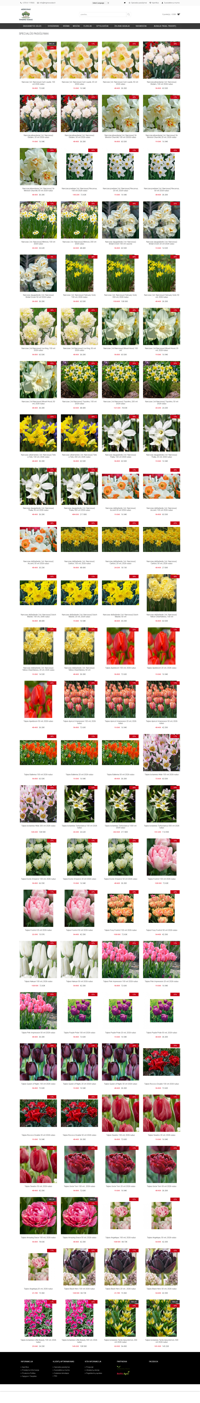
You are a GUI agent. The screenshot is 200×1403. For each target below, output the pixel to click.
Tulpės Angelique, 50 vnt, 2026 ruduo (161, 1237)
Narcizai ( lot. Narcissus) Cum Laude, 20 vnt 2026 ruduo (79, 83)
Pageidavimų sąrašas (94, 1373)
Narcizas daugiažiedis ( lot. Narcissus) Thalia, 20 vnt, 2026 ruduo (161, 456)
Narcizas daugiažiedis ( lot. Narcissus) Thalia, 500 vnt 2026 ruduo (79, 509)
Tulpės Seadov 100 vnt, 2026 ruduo (120, 1135)
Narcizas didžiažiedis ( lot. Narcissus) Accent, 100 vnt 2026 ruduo (162, 509)
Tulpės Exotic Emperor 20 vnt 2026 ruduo (79, 879)
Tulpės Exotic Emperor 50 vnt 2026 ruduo (120, 879)
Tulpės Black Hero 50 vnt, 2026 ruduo (162, 1289)
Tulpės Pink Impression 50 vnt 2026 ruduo (38, 1033)
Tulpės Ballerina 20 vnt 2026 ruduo (79, 774)
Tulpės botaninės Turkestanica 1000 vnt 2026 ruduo (120, 827)
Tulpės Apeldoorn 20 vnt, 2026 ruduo (161, 668)
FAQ (55, 1376)
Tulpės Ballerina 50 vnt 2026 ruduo (120, 774)
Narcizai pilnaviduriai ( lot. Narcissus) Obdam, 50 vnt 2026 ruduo (79, 136)
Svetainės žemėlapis (61, 1373)
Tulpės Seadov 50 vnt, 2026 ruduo (38, 1186)
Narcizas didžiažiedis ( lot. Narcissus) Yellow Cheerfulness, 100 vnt (162, 616)
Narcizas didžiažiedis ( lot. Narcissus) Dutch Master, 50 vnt (120, 616)
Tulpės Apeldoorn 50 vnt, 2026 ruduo (38, 721)
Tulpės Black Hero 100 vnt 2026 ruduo (79, 1289)
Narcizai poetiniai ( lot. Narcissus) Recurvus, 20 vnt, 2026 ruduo (120, 189)
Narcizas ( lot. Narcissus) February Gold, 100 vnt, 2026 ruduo (79, 296)
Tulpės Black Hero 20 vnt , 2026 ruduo (120, 1289)
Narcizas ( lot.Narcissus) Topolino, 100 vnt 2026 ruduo (79, 402)
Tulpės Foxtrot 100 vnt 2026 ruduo (162, 879)
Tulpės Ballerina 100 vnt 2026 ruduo (38, 774)
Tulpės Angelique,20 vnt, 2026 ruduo (38, 1289)
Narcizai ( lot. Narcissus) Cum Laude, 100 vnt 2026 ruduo (38, 83)
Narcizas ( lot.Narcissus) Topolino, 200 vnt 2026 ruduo (120, 402)
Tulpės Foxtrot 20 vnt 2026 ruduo (38, 930)
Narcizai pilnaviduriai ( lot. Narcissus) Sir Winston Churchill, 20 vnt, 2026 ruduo (162, 136)
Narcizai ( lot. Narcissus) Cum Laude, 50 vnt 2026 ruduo (120, 83)
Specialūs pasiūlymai (62, 1367)
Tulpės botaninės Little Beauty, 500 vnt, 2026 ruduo (79, 1341)
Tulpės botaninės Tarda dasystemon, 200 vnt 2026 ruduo (120, 1341)
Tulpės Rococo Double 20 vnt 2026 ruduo (38, 1135)
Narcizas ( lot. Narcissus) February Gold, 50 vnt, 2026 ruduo (161, 296)
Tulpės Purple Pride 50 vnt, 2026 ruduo (161, 1033)
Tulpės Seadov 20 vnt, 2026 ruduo (161, 1135)
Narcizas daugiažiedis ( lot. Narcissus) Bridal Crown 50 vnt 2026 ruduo (38, 296)
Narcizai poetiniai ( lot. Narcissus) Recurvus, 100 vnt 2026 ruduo (79, 189)
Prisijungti (89, 1367)
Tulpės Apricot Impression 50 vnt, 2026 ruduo (161, 722)
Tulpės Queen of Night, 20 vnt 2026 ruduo (79, 1084)
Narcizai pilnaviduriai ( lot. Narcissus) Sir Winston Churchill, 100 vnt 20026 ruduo (121, 136)
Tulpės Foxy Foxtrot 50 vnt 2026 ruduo (161, 930)
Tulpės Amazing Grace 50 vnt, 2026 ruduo (79, 1237)
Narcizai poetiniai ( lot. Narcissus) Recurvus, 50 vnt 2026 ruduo (161, 189)
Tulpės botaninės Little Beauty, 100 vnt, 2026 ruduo (38, 1341)
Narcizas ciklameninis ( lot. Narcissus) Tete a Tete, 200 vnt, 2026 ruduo (79, 456)
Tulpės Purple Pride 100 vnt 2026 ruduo (79, 1033)
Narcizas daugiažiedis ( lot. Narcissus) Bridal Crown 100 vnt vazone (120, 243)
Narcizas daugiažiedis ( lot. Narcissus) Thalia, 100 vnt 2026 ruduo (120, 456)
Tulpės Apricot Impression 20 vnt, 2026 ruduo (120, 722)
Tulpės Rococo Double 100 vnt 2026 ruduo (161, 1084)
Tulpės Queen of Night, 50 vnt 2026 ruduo (120, 1084)
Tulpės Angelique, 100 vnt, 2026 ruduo (120, 1237)
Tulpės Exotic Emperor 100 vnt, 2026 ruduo (38, 879)
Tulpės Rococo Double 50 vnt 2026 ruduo (79, 1135)
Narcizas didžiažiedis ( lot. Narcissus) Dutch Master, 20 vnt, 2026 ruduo (79, 616)
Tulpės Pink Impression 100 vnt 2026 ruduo (120, 981)
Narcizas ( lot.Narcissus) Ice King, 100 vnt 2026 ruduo (38, 349)
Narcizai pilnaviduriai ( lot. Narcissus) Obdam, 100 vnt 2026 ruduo (161, 83)
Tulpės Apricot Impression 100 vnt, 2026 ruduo (79, 722)
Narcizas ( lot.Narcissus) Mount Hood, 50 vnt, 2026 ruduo (38, 402)
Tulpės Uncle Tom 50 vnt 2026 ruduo (161, 1186)
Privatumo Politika (28, 1373)
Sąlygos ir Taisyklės (29, 1376)
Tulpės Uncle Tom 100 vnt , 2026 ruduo (79, 1186)
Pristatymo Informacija (30, 1370)
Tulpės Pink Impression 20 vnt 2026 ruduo (161, 981)
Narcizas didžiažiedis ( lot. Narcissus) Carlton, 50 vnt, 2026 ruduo (162, 562)
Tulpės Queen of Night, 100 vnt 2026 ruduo (38, 1084)
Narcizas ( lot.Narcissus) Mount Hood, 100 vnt (120, 349)
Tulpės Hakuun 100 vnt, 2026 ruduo (38, 981)
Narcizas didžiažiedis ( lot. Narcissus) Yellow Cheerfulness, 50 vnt (79, 669)
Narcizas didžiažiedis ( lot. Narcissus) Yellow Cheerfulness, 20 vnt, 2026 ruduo (38, 669)
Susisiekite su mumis (62, 1370)
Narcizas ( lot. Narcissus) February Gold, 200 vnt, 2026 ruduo (120, 296)
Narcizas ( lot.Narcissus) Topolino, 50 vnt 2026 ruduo (161, 402)
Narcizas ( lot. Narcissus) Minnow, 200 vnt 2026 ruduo (79, 243)
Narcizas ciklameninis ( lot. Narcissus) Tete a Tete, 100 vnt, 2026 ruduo (38, 456)
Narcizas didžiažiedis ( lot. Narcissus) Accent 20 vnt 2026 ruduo (121, 509)
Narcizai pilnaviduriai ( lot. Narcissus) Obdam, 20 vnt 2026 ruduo (38, 136)
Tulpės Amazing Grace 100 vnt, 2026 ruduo (38, 1237)
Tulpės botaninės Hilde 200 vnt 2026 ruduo (38, 826)
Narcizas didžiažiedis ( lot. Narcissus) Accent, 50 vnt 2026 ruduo (38, 562)
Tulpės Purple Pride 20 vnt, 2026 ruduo (120, 1033)
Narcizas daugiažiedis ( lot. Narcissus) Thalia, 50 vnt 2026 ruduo (38, 509)
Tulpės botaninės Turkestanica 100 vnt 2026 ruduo (79, 827)
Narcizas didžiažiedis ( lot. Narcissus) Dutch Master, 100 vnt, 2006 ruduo (38, 616)
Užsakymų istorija (92, 1370)
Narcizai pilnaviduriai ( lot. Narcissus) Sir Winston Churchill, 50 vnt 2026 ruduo (38, 189)
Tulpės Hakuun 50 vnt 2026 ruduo (79, 981)
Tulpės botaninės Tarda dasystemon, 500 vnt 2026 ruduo (161, 1341)
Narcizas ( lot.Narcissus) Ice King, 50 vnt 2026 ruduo (79, 349)
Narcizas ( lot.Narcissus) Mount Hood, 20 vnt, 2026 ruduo (161, 349)
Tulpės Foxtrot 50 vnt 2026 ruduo (79, 930)
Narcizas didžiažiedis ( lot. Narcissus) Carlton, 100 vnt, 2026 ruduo (79, 562)
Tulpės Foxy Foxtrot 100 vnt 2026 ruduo (120, 930)
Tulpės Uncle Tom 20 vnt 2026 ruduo (120, 1186)
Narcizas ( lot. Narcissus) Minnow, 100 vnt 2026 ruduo (38, 243)
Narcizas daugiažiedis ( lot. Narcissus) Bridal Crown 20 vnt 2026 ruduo (161, 243)
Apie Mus (25, 1367)
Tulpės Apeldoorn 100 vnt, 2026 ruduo (120, 668)
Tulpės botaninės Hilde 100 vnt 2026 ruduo (162, 774)
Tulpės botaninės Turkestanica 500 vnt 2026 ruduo (161, 827)
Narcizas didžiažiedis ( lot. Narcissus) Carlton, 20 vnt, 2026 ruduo (121, 562)
